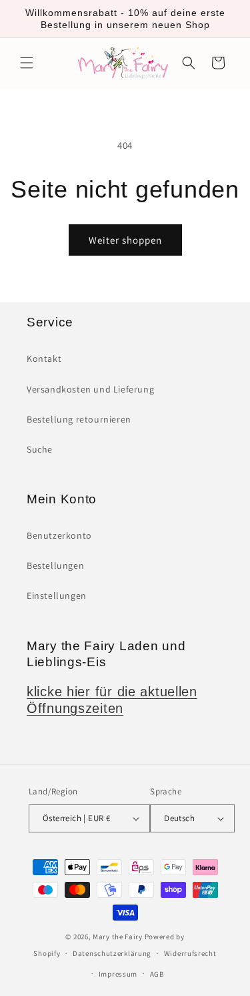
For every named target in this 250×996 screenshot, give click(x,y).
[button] (26, 62)
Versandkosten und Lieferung (90, 389)
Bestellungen (55, 565)
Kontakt (44, 358)
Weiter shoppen (125, 240)
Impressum (118, 974)
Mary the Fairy (118, 936)
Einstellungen (57, 595)
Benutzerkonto (59, 535)
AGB (157, 974)
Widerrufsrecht (190, 953)
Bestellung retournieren (79, 419)
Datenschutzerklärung (112, 953)
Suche (40, 449)
